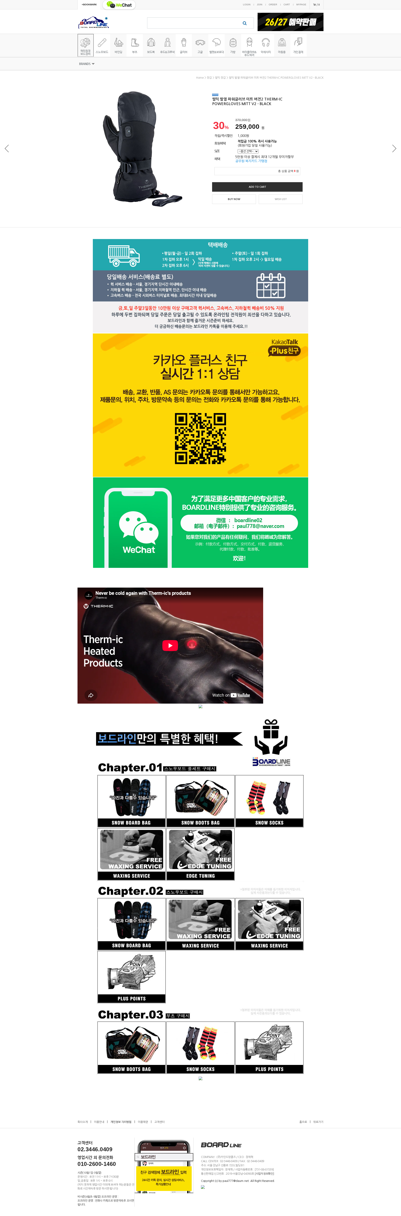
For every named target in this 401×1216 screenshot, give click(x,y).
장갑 (209, 77)
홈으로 (303, 1122)
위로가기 (318, 1122)
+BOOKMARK (89, 4)
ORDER (273, 4)
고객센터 (159, 1122)
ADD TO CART (257, 187)
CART (287, 4)
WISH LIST (281, 199)
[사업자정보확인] (264, 1173)
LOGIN (246, 4)
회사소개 (83, 1122)
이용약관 (143, 1122)
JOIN (259, 4)
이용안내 (99, 1122)
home (200, 77)
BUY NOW (234, 199)
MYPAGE (301, 4)
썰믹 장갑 (220, 77)
